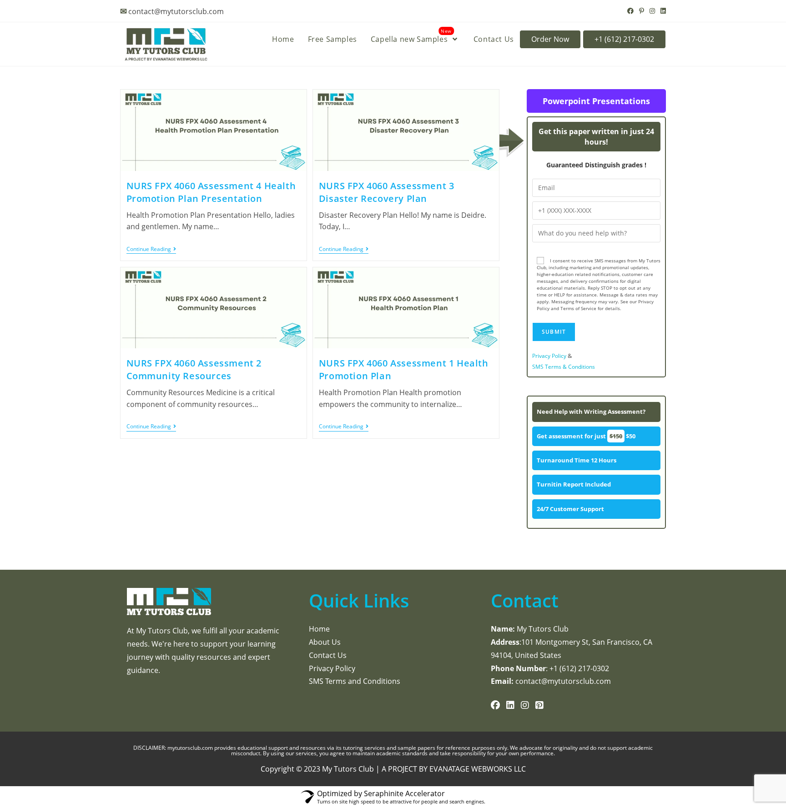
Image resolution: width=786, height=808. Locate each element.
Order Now (550, 39)
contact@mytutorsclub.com (176, 11)
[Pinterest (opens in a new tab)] (641, 10)
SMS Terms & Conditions (563, 367)
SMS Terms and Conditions (354, 681)
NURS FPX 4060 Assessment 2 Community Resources (194, 369)
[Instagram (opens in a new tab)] (652, 10)
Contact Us (328, 655)
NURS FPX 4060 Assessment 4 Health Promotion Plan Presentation (211, 192)
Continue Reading (151, 249)
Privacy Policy (549, 356)
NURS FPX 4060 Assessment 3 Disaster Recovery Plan (386, 192)
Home (319, 629)
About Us (325, 642)
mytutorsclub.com (190, 748)
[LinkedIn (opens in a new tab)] (662, 10)
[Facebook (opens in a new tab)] (630, 10)
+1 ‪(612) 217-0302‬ (624, 39)
